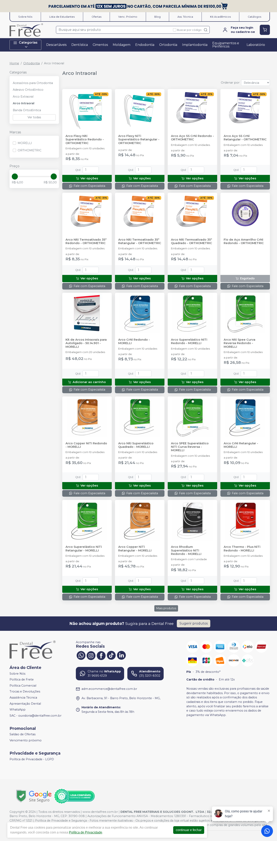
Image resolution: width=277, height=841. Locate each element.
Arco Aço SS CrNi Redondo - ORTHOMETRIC (192, 137)
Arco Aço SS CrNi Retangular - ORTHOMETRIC (245, 137)
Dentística (79, 45)
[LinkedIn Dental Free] (121, 655)
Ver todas (34, 117)
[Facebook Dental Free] (101, 655)
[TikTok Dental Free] (111, 655)
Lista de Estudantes (62, 16)
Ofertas (96, 16)
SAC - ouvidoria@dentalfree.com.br (35, 715)
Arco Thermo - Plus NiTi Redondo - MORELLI (242, 548)
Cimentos (100, 45)
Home (14, 63)
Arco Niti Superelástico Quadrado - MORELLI (136, 445)
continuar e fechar (189, 830)
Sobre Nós (25, 16)
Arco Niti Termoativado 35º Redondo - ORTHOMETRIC (86, 241)
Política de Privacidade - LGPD (32, 759)
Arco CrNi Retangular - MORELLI (241, 445)
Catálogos (254, 16)
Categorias (28, 42)
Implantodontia (194, 45)
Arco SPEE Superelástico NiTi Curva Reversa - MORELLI (190, 447)
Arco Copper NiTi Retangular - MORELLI (134, 548)
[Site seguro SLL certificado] (34, 796)
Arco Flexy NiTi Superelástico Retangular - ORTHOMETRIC (138, 139)
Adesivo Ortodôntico (28, 90)
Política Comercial (23, 685)
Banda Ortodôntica (27, 110)
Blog (157, 16)
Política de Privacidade (85, 832)
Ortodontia (168, 45)
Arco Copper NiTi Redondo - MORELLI (86, 445)
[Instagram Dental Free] (91, 655)
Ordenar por (230, 82)
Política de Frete (22, 679)
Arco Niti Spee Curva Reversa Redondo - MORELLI (239, 343)
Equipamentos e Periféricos (225, 44)
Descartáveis (56, 45)
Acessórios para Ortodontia (33, 83)
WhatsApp (18, 709)
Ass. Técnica (185, 16)
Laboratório (256, 45)
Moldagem (121, 45)
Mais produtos (166, 608)
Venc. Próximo (127, 16)
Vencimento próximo (26, 740)
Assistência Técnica (23, 697)
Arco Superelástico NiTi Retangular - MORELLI (83, 548)
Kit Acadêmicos (220, 16)
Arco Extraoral (23, 96)
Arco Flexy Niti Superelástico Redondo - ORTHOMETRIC (84, 139)
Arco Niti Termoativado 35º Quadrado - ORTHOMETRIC (191, 241)
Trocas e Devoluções (25, 691)
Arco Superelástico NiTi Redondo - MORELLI (189, 341)
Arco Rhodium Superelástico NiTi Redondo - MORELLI (186, 550)
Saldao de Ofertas (22, 734)
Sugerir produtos (193, 623)
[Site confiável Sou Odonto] (74, 796)
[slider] (15, 176)
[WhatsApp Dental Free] (81, 655)
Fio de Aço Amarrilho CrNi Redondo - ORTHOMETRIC (244, 241)
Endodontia (144, 45)
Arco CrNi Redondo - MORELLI (134, 341)
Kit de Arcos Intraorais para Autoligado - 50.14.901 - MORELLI (86, 343)
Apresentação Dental (25, 703)
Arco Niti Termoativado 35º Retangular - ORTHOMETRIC (139, 241)
